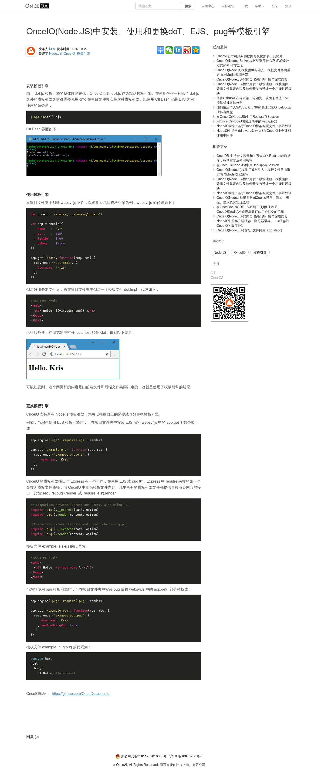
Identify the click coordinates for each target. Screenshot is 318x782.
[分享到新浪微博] (187, 50)
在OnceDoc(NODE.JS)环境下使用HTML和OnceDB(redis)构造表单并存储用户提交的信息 (250, 209)
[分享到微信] (169, 50)
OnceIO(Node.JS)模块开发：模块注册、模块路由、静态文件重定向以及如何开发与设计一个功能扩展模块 (254, 88)
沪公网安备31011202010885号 (144, 756)
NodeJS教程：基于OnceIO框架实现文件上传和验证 (254, 125)
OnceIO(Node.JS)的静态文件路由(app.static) (249, 230)
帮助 (258, 5)
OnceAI (121, 764)
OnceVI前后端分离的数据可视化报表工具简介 (250, 56)
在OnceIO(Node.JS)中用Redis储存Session (248, 116)
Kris (52, 48)
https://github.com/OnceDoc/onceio (80, 693)
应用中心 (207, 5)
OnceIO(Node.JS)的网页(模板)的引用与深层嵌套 (252, 79)
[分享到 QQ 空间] (196, 50)
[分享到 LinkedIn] (178, 50)
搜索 (188, 5)
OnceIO (69, 53)
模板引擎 (83, 53)
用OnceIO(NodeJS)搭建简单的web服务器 (247, 121)
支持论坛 (227, 5)
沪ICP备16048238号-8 (186, 756)
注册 (288, 5)
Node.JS (55, 53)
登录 (275, 5)
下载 (244, 5)
